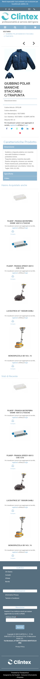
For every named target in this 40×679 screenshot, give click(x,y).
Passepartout (24, 673)
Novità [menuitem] (7, 582)
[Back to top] (34, 673)
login (26, 125)
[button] (20, 60)
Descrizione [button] (9, 147)
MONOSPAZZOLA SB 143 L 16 (20, 356)
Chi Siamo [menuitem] (8, 572)
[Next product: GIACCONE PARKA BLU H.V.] (33, 43)
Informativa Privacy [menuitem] (12, 595)
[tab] (20, 147)
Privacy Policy (20, 647)
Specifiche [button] (8, 174)
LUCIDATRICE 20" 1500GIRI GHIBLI (20, 311)
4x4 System (16, 675)
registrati (13, 125)
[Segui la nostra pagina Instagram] (9, 9)
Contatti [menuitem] (8, 575)
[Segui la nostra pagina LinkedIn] (12, 9)
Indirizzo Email (11, 617)
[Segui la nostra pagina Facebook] (6, 9)
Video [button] (6, 178)
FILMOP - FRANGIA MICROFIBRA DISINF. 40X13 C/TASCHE (20, 222)
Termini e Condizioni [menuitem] (12, 598)
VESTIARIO (7, 32)
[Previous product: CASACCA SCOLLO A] (24, 43)
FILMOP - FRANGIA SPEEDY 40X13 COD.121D (20, 267)
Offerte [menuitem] (7, 578)
